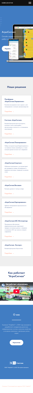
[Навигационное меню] (30, 3)
